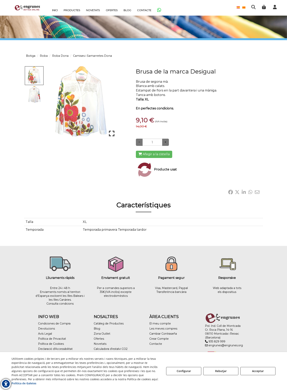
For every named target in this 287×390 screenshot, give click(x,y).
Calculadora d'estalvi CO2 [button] (110, 349)
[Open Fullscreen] (112, 133)
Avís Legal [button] (45, 333)
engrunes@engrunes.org (225, 345)
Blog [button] (97, 328)
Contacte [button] (155, 344)
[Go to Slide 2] (34, 94)
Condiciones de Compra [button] (54, 323)
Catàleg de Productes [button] (109, 323)
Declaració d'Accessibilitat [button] (55, 349)
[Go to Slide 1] (34, 75)
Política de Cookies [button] (51, 344)
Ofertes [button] (99, 338)
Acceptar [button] (258, 371)
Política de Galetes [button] (24, 383)
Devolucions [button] (46, 328)
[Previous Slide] (53, 103)
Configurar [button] (184, 371)
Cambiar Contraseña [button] (163, 333)
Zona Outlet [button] (102, 333)
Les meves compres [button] (163, 328)
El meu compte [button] (160, 323)
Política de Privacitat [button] (52, 338)
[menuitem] (55, 10)
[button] (27, 8)
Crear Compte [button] (159, 338)
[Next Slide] (110, 103)
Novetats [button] (100, 344)
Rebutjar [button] (221, 371)
